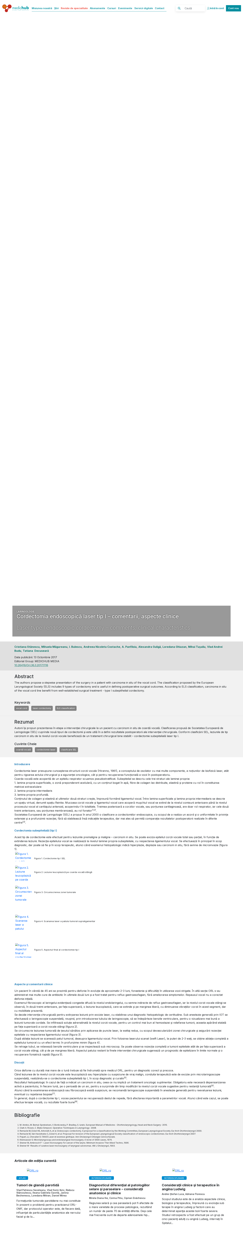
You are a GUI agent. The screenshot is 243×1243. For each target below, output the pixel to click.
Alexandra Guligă (149, 646)
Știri (56, 8)
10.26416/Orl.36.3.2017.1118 (31, 665)
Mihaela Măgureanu (54, 646)
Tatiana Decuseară (36, 650)
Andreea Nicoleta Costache (101, 646)
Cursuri (111, 8)
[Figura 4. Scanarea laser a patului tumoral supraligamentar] (24, 923)
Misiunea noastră (42, 8)
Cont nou (233, 8)
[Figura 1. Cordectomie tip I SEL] (24, 856)
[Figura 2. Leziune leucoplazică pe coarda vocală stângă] (24, 873)
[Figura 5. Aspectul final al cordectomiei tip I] (24, 950)
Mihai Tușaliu (196, 646)
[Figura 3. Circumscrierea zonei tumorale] (24, 894)
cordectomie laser (46, 749)
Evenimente (125, 8)
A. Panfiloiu (129, 646)
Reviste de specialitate (74, 8)
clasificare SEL (68, 749)
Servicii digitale (143, 8)
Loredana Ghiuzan (174, 646)
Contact (159, 8)
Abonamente (97, 8)
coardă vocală (23, 749)
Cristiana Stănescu (27, 646)
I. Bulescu (75, 646)
